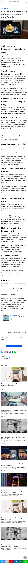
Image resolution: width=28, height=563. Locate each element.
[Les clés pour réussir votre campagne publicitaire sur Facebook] (14, 480)
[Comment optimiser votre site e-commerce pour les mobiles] (14, 399)
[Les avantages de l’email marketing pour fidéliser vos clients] (14, 374)
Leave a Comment (14, 345)
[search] (26, 2)
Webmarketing (4, 8)
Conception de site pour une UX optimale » (17, 332)
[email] (7, 561)
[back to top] (25, 557)
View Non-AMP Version (17, 557)
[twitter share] (2, 352)
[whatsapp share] (12, 352)
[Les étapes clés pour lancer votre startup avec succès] (14, 426)
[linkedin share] (10, 352)
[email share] (5, 352)
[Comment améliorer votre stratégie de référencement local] (14, 453)
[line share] (15, 352)
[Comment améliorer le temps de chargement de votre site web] (14, 533)
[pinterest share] (7, 352)
